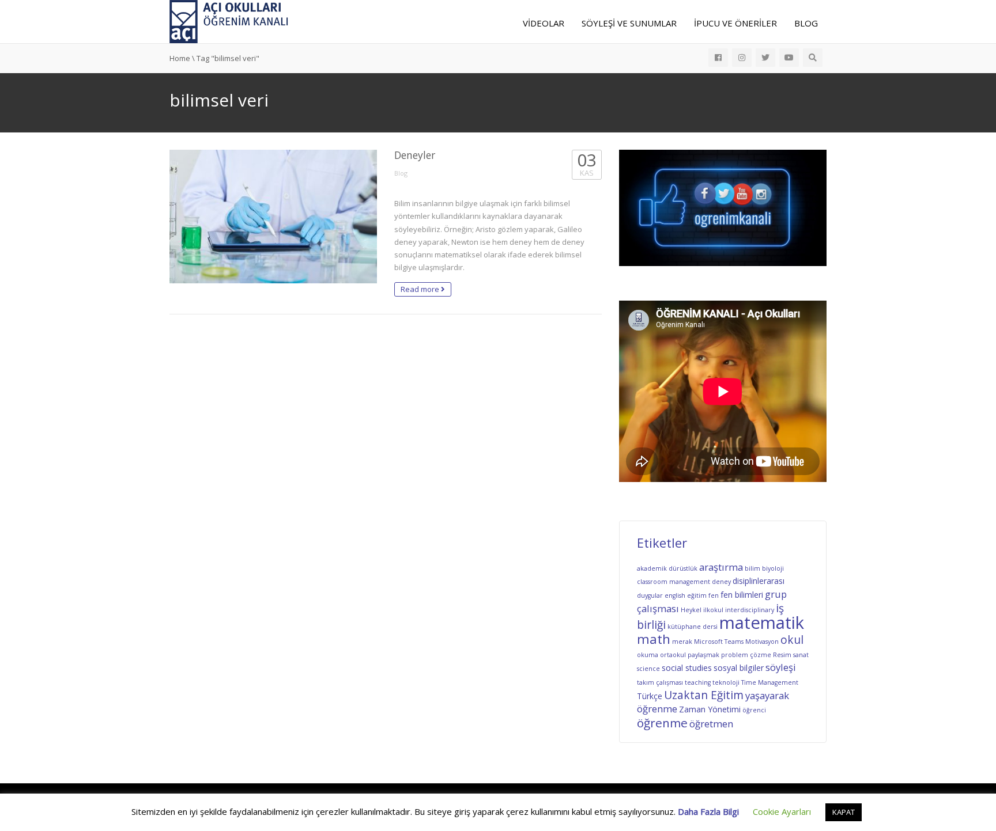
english (675, 595)
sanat (801, 655)
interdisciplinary (749, 610)
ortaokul (673, 655)
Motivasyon (762, 642)
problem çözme (746, 655)
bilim (752, 568)
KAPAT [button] (843, 812)
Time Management (769, 682)
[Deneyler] (273, 216)
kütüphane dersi (692, 627)
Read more (421, 289)
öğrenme (662, 723)
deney (721, 582)
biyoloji (773, 568)
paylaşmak (703, 655)
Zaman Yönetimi (710, 709)
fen (713, 595)
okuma (647, 655)
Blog (806, 23)
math (653, 639)
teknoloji (726, 682)
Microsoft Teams (719, 642)
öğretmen (711, 723)
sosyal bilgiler (739, 667)
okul (791, 639)
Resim (782, 655)
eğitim (697, 595)
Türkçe (649, 695)
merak (682, 642)
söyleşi (780, 667)
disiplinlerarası (758, 580)
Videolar (543, 23)
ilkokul (713, 610)
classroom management (673, 582)
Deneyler (414, 155)
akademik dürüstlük (667, 568)
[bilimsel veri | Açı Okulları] (229, 21)
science (648, 669)
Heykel (691, 610)
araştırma (721, 567)
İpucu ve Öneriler (735, 23)
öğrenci (754, 710)
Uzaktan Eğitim (704, 695)
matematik (761, 622)
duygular (650, 595)
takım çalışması (660, 682)
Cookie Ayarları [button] (782, 811)
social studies (687, 667)
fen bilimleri (741, 594)
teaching (698, 682)
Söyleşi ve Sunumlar (629, 23)
